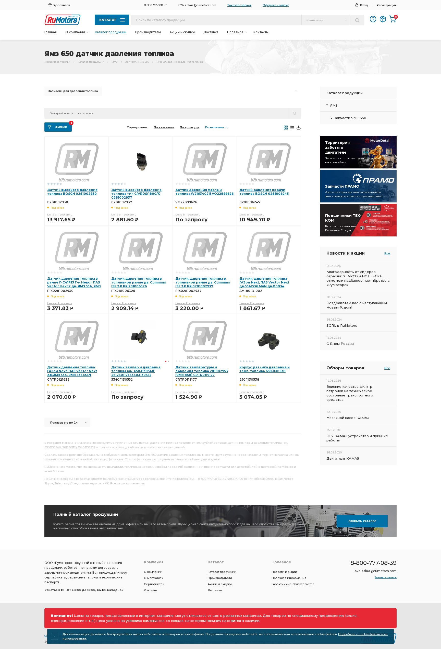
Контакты (260, 32)
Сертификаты (154, 584)
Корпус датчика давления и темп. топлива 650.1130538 (264, 369)
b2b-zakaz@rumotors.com (197, 5)
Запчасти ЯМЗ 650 (137, 61)
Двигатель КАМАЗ (342, 458)
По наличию (214, 127)
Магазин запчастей (57, 61)
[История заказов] (383, 19)
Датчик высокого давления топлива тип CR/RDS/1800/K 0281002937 (136, 193)
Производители (148, 32)
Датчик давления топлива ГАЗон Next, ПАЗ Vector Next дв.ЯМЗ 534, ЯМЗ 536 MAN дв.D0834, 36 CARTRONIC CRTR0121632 (72, 374)
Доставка (210, 32)
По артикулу (189, 127)
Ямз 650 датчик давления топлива (180, 61)
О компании (153, 572)
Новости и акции (284, 572)
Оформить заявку (276, 5)
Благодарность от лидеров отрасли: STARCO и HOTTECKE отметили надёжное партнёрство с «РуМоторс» (358, 278)
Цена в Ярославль (59, 214)
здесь (215, 459)
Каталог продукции (110, 32)
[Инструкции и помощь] (373, 19)
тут (142, 483)
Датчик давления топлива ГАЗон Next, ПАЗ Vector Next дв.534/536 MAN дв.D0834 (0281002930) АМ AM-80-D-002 (266, 284)
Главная (50, 32)
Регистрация (387, 5)
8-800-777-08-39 (155, 5)
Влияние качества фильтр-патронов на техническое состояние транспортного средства (350, 393)
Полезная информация (289, 578)
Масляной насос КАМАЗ (347, 418)
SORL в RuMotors (341, 325)
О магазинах (153, 578)
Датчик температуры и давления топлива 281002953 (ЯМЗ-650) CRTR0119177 (201, 371)
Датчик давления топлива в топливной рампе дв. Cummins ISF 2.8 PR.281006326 (138, 282)
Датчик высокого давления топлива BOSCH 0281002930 (72, 192)
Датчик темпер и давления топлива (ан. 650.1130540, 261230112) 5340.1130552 (136, 371)
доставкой (269, 467)
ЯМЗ (115, 61)
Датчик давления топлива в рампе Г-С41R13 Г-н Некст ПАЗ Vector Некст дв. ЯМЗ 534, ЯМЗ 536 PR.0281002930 (74, 284)
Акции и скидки (182, 32)
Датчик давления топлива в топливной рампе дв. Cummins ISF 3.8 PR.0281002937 (202, 282)
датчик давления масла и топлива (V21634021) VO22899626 (204, 192)
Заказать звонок (239, 5)
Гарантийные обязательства (293, 584)
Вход (364, 5)
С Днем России (340, 343)
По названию (164, 127)
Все (387, 253)
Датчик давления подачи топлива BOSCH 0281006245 (264, 192)
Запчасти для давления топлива (73, 91)
